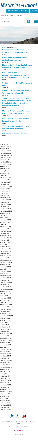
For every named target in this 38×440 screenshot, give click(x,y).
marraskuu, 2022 (6, 238)
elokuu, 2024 (4, 193)
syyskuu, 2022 (5, 242)
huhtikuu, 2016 (5, 405)
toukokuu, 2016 (5, 403)
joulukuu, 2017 (5, 365)
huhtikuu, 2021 (5, 278)
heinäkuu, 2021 (5, 271)
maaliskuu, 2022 (6, 253)
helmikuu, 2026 (5, 157)
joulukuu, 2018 (5, 338)
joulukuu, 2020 (5, 287)
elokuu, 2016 (4, 398)
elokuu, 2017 (4, 374)
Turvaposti (24, 11)
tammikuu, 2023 (5, 233)
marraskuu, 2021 (6, 262)
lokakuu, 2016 (5, 394)
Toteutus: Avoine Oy (19, 430)
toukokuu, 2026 (5, 151)
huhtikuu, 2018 (5, 356)
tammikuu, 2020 (5, 311)
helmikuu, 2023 (5, 231)
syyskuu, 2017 (5, 371)
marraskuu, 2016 (6, 391)
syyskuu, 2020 (5, 293)
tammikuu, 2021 (5, 284)
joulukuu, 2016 (5, 389)
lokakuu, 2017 (5, 369)
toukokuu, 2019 (5, 327)
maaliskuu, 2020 (6, 307)
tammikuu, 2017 (5, 387)
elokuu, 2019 (4, 322)
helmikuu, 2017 (5, 385)
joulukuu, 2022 (5, 235)
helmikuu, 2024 (5, 204)
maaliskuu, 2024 (6, 202)
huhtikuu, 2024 (5, 200)
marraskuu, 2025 (6, 164)
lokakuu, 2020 (5, 291)
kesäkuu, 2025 (5, 173)
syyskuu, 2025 (5, 168)
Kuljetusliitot (12, 15)
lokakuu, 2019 (5, 318)
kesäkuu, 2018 (5, 351)
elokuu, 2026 (4, 144)
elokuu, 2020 (4, 296)
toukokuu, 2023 (5, 224)
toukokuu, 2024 (5, 197)
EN (21, 15)
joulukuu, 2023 (5, 209)
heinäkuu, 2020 (5, 298)
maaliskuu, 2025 (5, 180)
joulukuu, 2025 (5, 162)
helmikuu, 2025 (5, 182)
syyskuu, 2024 (5, 191)
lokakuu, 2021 (5, 264)
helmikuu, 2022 (5, 255)
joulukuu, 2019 (5, 313)
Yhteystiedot (4, 15)
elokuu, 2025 (4, 171)
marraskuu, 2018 (6, 340)
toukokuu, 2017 (5, 378)
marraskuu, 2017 (6, 367)
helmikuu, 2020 (5, 309)
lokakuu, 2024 (5, 189)
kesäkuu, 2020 (5, 300)
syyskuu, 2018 (5, 345)
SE (18, 15)
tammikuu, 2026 (5, 160)
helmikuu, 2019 (6, 333)
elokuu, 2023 (4, 218)
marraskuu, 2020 (6, 289)
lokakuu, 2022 (5, 240)
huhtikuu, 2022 (5, 251)
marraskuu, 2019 (6, 316)
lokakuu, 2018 (5, 342)
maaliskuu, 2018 (5, 358)
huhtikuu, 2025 (5, 177)
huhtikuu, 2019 (5, 329)
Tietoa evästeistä (19, 434)
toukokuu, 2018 (5, 354)
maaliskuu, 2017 (5, 383)
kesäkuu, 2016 (5, 400)
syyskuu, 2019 (5, 320)
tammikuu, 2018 (5, 362)
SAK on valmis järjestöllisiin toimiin (16, 134)
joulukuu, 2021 (5, 260)
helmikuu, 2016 (5, 409)
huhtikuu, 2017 (5, 380)
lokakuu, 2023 (5, 213)
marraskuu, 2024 (6, 186)
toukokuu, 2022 (5, 249)
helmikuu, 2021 (6, 282)
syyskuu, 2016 (5, 396)
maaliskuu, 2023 (5, 229)
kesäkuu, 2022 (5, 247)
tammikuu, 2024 (5, 206)
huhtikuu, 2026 (5, 153)
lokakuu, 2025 (5, 166)
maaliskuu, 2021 (5, 280)
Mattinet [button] (34, 11)
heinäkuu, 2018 (5, 349)
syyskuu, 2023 (5, 215)
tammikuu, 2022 (5, 258)
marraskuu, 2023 (6, 211)
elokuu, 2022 (4, 244)
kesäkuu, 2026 (5, 148)
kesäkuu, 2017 (5, 376)
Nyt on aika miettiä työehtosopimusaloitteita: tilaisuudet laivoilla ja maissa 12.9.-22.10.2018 (16, 75)
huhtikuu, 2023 (5, 226)
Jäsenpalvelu (13, 11)
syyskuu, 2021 (5, 267)
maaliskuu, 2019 (5, 331)
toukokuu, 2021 (5, 275)
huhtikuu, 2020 (6, 304)
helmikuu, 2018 (6, 360)
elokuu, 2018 (4, 347)
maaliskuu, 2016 (5, 407)
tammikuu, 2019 (5, 336)
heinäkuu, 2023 (5, 220)
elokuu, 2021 (4, 269)
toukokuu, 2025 (5, 175)
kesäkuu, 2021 (5, 273)
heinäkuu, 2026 (5, 146)
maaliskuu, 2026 (6, 155)
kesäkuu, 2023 (5, 222)
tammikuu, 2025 (5, 184)
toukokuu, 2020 (6, 302)
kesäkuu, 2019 (5, 325)
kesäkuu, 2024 (5, 195)
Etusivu (4, 47)
